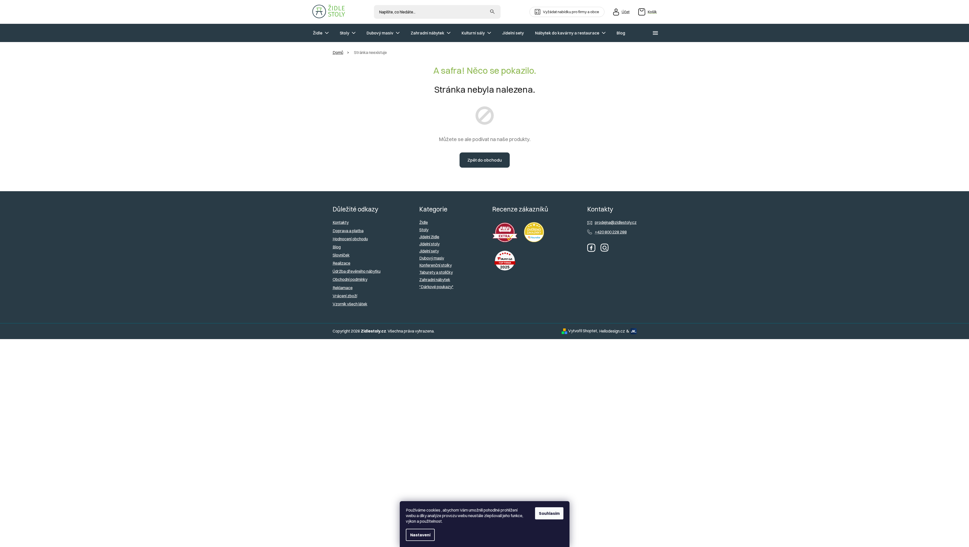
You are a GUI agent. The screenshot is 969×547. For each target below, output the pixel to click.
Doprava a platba (348, 230)
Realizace (341, 263)
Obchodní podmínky (350, 279)
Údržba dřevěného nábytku (357, 271)
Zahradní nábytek (434, 279)
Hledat (492, 12)
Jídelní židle (429, 236)
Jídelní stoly (429, 243)
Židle (423, 222)
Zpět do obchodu (484, 160)
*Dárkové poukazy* (436, 286)
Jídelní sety (429, 250)
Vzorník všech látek (350, 303)
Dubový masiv (431, 258)
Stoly (423, 229)
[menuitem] (320, 33)
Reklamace (343, 287)
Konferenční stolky (435, 265)
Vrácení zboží (345, 295)
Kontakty (341, 222)
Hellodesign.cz (612, 331)
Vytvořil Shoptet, (583, 330)
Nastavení (420, 534)
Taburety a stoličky (436, 272)
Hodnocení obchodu (350, 238)
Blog (337, 246)
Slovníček (341, 255)
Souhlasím (549, 513)
